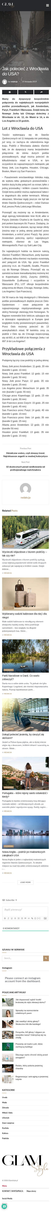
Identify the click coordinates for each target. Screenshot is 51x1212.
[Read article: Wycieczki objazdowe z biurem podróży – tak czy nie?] (25, 532)
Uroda (4, 1097)
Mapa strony (31, 1191)
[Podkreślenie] (11, 918)
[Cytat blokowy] (25, 918)
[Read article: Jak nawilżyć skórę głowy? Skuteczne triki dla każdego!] (7, 1024)
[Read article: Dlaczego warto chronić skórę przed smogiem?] (7, 1057)
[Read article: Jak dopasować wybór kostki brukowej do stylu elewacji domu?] (7, 1002)
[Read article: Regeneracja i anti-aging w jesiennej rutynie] (7, 1079)
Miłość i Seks (7, 1113)
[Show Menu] (47, 5)
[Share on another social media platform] (41, 92)
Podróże (8, 546)
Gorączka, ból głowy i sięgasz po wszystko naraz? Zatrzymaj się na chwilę (31, 1035)
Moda (4, 1103)
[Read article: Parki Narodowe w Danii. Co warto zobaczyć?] (25, 656)
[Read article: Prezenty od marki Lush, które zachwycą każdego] (7, 1047)
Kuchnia (5, 1128)
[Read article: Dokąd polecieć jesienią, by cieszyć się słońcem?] (25, 714)
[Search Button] (46, 958)
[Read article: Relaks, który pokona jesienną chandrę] (7, 1068)
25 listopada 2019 (29, 82)
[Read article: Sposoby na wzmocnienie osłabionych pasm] (7, 1013)
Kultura (5, 1133)
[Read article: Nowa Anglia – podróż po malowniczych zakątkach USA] (25, 832)
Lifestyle (5, 1118)
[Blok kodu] (28, 918)
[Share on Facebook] (9, 92)
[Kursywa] (8, 918)
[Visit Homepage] (8, 5)
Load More (25, 882)
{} (35, 918)
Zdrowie (5, 1108)
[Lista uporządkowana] (18, 918)
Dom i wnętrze (8, 1123)
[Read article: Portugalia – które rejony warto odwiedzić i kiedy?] (25, 773)
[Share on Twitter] (25, 92)
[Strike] (15, 918)
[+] (38, 918)
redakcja (14, 82)
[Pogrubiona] (5, 918)
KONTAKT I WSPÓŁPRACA (12, 1191)
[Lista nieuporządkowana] (22, 918)
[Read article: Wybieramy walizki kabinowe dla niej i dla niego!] (25, 594)
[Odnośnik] (32, 918)
